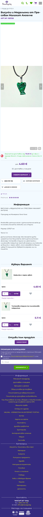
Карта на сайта (21, 419)
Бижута (21, 454)
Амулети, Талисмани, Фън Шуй (22, 447)
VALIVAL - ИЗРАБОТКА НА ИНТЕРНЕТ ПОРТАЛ (21, 412)
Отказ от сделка (21, 409)
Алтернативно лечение (21, 433)
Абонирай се (21, 367)
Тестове (21, 440)
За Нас (21, 416)
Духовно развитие (21, 426)
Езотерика (21, 430)
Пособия (21, 468)
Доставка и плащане (21, 382)
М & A (5, 194)
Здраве (21, 461)
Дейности (21, 489)
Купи (16, 294)
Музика (21, 482)
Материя (21, 450)
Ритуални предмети (21, 457)
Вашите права (21, 405)
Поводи (21, 475)
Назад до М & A (7, 8)
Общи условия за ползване (21, 389)
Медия (21, 437)
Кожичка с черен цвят (23, 275)
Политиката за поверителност (22, 356)
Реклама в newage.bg (21, 379)
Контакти (21, 423)
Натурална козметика (21, 464)
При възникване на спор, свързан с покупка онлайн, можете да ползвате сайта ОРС (22, 401)
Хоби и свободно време (21, 478)
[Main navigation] (40, 3)
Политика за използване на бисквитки (21, 396)
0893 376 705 (23, 503)
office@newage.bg (24, 505)
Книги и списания (21, 471)
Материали (21, 485)
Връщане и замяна (21, 386)
